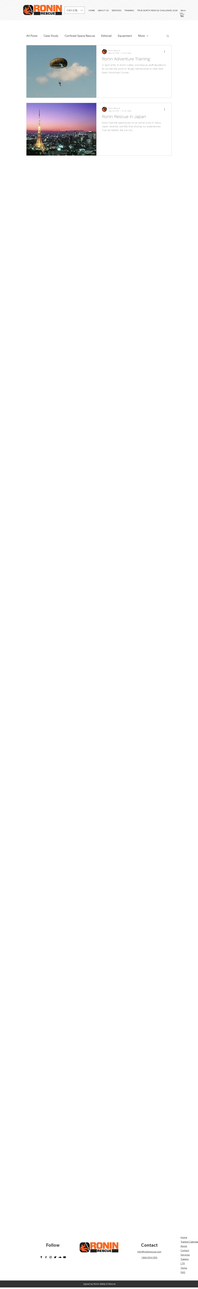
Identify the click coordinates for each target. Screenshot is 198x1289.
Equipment (125, 36)
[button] (75, 10)
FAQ (183, 1272)
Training (185, 1259)
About (184, 1246)
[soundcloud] (59, 1257)
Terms (184, 1268)
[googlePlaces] (41, 1257)
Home (184, 1237)
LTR (183, 1263)
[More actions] (165, 51)
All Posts (31, 36)
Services (185, 1254)
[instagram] (50, 1257)
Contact (149, 1245)
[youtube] (64, 1257)
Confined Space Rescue (80, 36)
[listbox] (75, 10)
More (141, 36)
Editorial (106, 36)
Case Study (51, 36)
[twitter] (55, 1257)
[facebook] (45, 1257)
